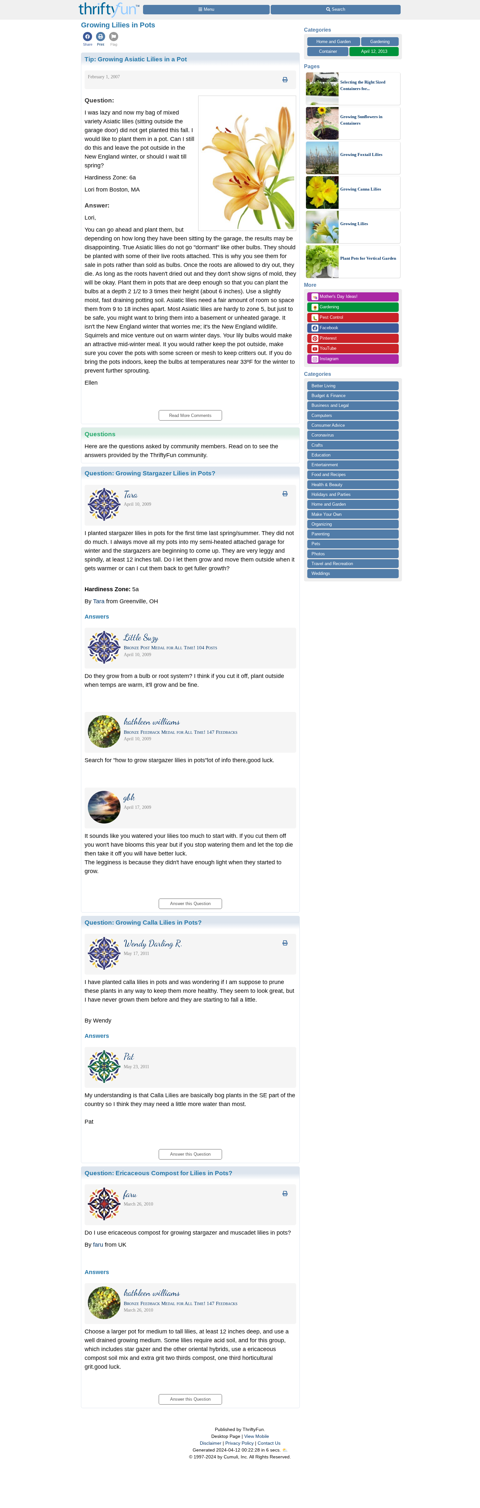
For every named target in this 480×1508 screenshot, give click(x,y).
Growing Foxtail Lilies (361, 154)
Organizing (322, 524)
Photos (318, 553)
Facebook (328, 327)
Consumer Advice (328, 425)
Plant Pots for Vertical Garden (368, 258)
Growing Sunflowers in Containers (361, 120)
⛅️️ (285, 1450)
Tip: (136, 59)
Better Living (323, 385)
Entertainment (325, 464)
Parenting (320, 533)
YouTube (327, 348)
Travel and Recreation (332, 563)
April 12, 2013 (374, 51)
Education (321, 455)
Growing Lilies (354, 223)
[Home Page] (109, 4)
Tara (98, 601)
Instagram (328, 358)
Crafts (317, 445)
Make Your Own (327, 514)
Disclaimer (210, 1443)
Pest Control (327, 318)
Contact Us (269, 1443)
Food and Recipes (329, 474)
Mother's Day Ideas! (335, 297)
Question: (150, 473)
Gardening (380, 41)
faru (98, 1244)
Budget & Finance (328, 395)
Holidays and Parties (331, 494)
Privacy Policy (239, 1443)
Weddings (321, 573)
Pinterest (327, 338)
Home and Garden (333, 41)
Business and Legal (330, 405)
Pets (316, 543)
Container (328, 51)
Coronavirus (323, 435)
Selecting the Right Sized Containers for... (362, 85)
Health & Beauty (327, 484)
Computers (322, 415)
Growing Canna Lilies (360, 189)
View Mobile (256, 1436)
